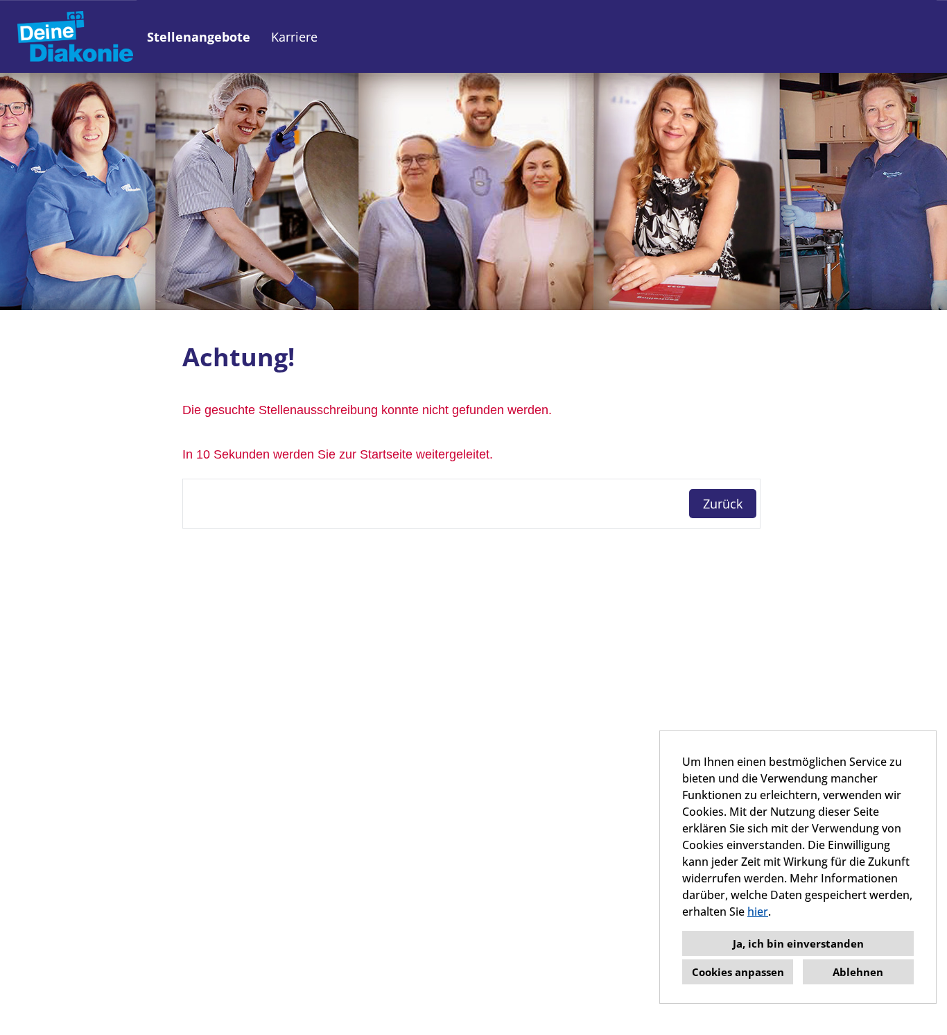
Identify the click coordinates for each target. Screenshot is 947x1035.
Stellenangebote (198, 36)
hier (757, 911)
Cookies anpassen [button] (738, 972)
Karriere (294, 36)
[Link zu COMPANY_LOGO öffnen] (75, 36)
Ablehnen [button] (858, 972)
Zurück (722, 503)
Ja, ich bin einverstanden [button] (798, 943)
